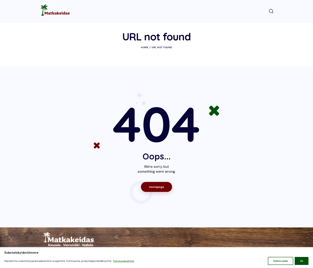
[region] (156, 257)
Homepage (156, 187)
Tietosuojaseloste (123, 261)
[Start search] (271, 11)
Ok (301, 261)
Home (144, 47)
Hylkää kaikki (280, 261)
